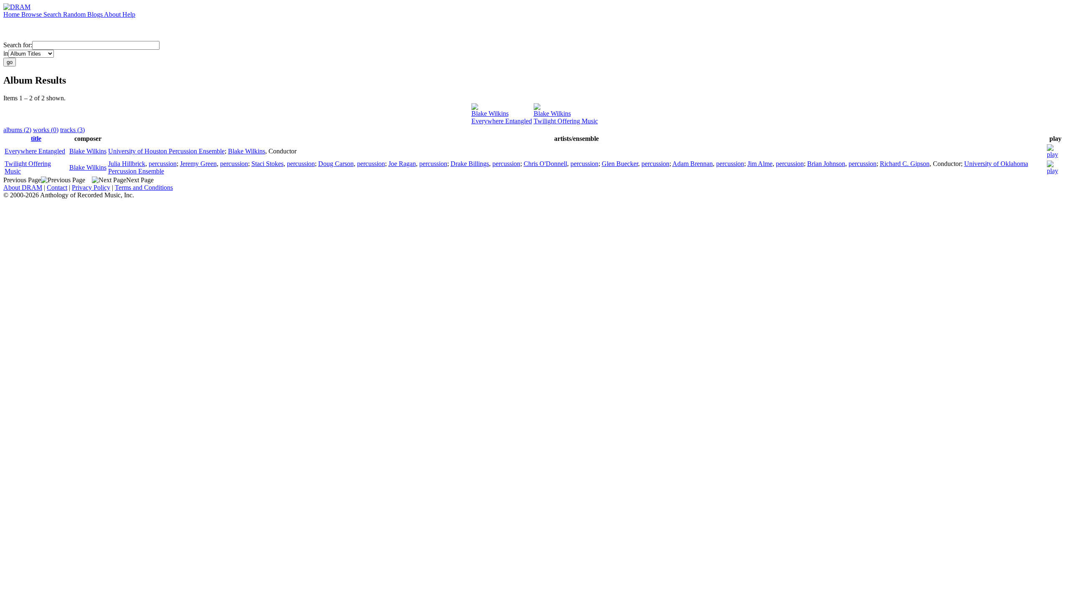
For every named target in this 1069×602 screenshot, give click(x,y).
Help (128, 14)
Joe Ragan (402, 163)
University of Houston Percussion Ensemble (166, 151)
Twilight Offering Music (566, 121)
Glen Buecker (620, 163)
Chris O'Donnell (545, 163)
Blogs (95, 14)
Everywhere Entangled (501, 121)
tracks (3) (72, 129)
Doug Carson (336, 163)
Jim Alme (760, 163)
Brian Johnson (826, 163)
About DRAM (22, 187)
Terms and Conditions (144, 187)
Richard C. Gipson (905, 163)
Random (75, 14)
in (5, 53)
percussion (163, 163)
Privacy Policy (91, 187)
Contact (57, 187)
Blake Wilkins (490, 113)
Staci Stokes (267, 163)
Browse (32, 14)
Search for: (17, 44)
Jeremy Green (198, 163)
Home (12, 14)
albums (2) (17, 129)
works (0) (45, 129)
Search (53, 14)
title (36, 138)
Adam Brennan (692, 163)
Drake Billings (470, 163)
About (113, 14)
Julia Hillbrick (126, 163)
